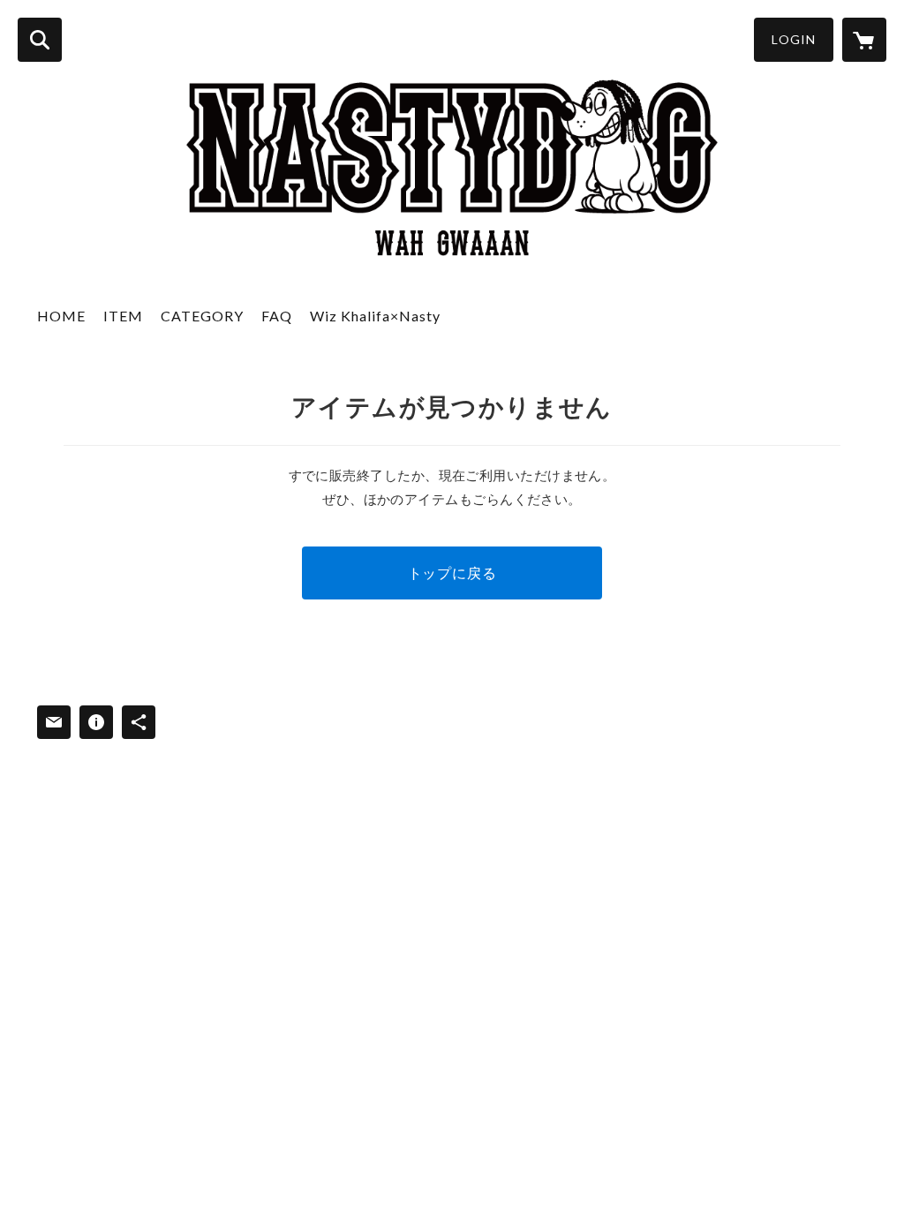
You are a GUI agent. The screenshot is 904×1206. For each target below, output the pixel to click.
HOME (61, 315)
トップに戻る (452, 572)
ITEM (123, 315)
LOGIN (794, 39)
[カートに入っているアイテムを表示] (864, 40)
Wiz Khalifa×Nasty (375, 315)
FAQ (276, 315)
